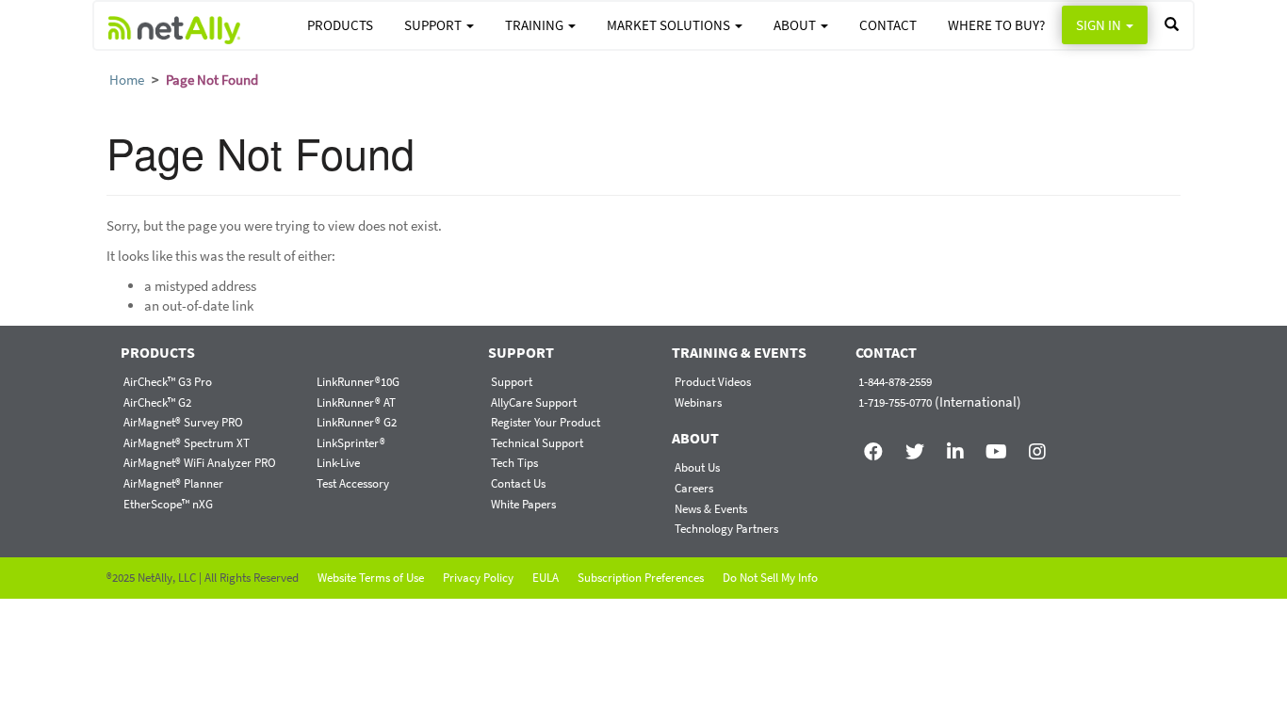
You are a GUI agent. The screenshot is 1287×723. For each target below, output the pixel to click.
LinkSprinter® (351, 443)
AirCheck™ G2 (157, 402)
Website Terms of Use (371, 578)
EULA (545, 578)
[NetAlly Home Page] (174, 26)
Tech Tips (514, 463)
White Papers (523, 504)
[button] (1171, 25)
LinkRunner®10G (358, 382)
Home (126, 79)
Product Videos (713, 382)
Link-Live (338, 463)
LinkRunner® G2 (357, 422)
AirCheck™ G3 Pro (167, 382)
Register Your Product (545, 422)
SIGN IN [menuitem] (1100, 25)
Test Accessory (353, 483)
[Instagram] (1037, 442)
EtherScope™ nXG (168, 504)
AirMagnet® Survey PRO (183, 422)
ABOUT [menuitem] (796, 25)
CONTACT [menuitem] (888, 25)
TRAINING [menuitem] (535, 25)
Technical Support (537, 443)
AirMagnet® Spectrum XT (186, 443)
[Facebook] (873, 442)
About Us (697, 467)
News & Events (711, 509)
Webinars (698, 402)
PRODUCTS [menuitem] (340, 25)
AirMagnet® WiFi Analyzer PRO (199, 463)
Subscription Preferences (641, 578)
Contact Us (518, 483)
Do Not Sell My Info (770, 578)
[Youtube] (996, 442)
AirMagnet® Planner (173, 483)
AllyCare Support (534, 402)
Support (511, 382)
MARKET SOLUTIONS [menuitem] (670, 25)
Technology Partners (726, 529)
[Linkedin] (955, 442)
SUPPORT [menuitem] (434, 25)
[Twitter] (914, 442)
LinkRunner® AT (356, 402)
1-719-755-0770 (895, 402)
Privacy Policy (478, 578)
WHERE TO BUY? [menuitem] (996, 25)
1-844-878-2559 (895, 382)
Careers (694, 488)
